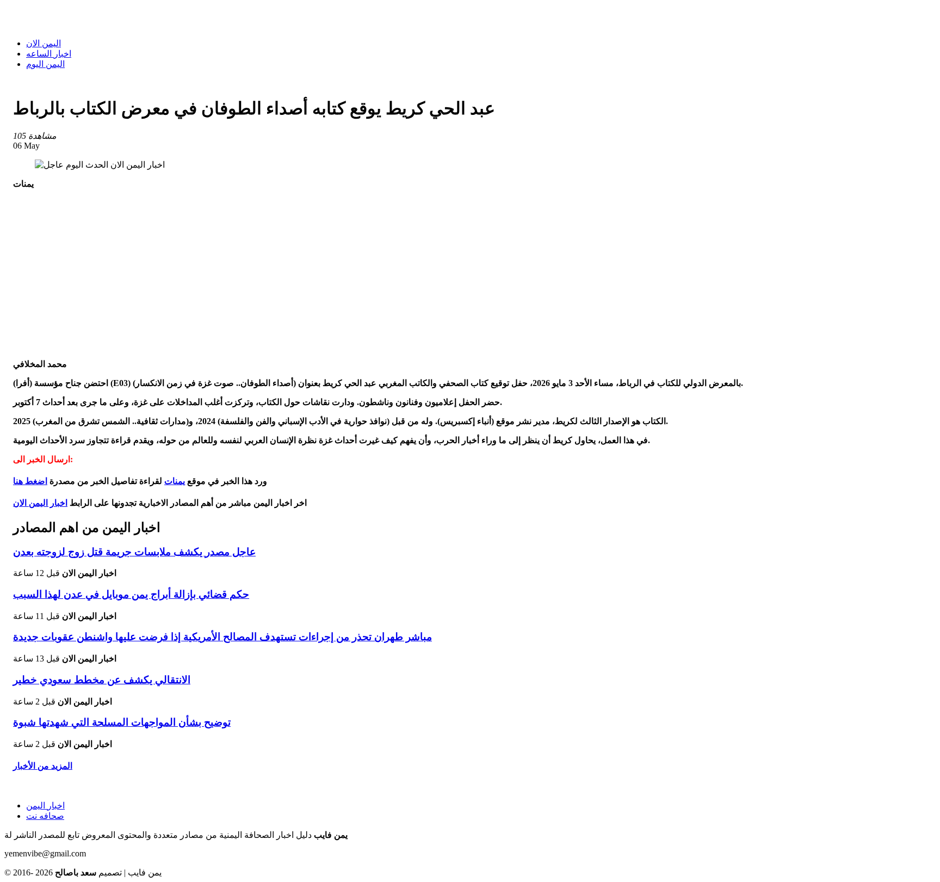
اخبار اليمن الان (40, 502)
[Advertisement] (470, 274)
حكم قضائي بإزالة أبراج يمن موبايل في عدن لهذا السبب (131, 594)
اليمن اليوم (45, 64)
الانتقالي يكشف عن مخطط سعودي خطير (101, 679)
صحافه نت (45, 815)
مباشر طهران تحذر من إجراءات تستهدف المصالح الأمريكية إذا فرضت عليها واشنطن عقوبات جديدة (222, 636)
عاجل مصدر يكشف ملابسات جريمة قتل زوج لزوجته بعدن (134, 552)
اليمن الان (43, 43)
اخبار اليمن (45, 805)
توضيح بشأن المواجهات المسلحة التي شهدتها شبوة (122, 722)
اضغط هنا (30, 481)
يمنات (174, 481)
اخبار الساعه (48, 53)
